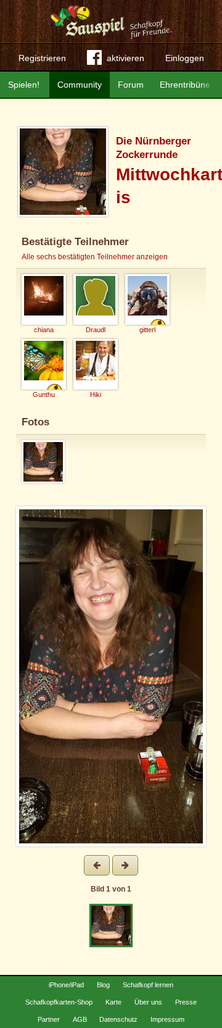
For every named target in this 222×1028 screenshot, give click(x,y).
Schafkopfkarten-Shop (58, 1002)
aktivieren (125, 58)
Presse (186, 1002)
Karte (113, 1002)
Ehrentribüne (185, 85)
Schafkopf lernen (148, 984)
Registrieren (42, 58)
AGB (80, 1019)
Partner (49, 1019)
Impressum (167, 1019)
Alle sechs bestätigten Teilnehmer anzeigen (95, 257)
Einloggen (184, 58)
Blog (103, 984)
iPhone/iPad (66, 984)
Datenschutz (118, 1019)
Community (79, 85)
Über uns (148, 1002)
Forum (131, 85)
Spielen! (23, 85)
